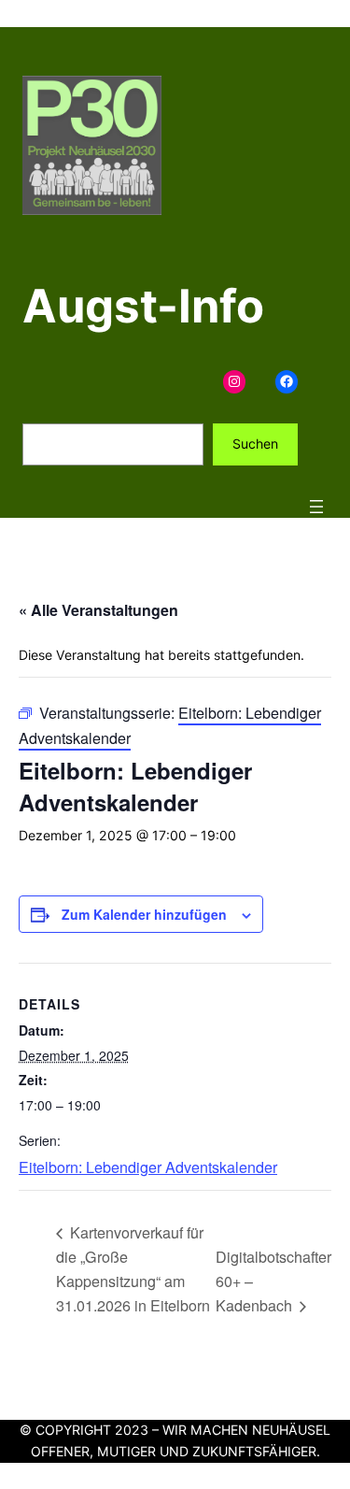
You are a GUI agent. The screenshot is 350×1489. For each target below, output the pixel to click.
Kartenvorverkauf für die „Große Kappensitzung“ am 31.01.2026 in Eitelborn (133, 1268)
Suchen (255, 443)
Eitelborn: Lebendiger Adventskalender (148, 1166)
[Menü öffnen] (316, 506)
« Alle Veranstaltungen (98, 610)
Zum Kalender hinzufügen (144, 914)
